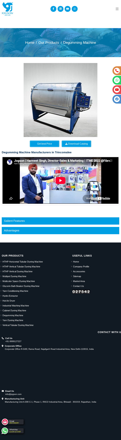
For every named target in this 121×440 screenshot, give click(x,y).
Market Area (79, 281)
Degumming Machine (79, 43)
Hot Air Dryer (9, 301)
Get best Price (44, 143)
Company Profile (81, 266)
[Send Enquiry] (12, 422)
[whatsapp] (12, 430)
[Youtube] (67, 9)
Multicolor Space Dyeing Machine (19, 281)
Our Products (48, 43)
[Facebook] (53, 9)
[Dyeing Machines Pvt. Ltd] (7, 9)
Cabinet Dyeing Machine (14, 310)
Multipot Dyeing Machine (14, 276)
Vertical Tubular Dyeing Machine (18, 325)
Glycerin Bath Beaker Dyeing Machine (21, 286)
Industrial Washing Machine (16, 305)
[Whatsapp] (75, 9)
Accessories (79, 271)
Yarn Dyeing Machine (13, 320)
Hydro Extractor (10, 296)
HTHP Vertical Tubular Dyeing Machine (21, 266)
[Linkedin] (60, 9)
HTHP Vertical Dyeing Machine (17, 271)
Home (29, 43)
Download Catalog (78, 143)
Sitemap (77, 276)
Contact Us (78, 286)
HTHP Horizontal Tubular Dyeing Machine (23, 262)
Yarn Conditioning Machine (15, 291)
